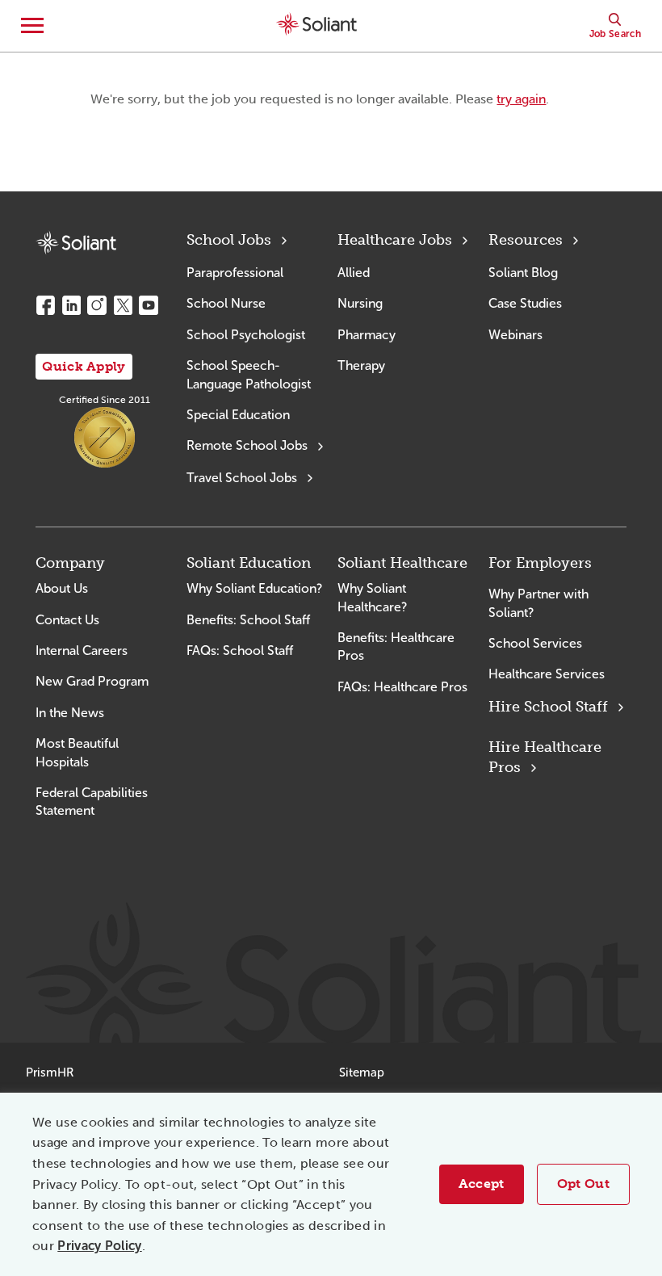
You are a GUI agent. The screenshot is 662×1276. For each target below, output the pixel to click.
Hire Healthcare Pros (544, 757)
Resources (525, 240)
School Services (535, 643)
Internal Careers (82, 650)
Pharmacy (366, 334)
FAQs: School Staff (239, 650)
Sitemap (361, 1072)
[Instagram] (97, 305)
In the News (70, 712)
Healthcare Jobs (394, 240)
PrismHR (49, 1072)
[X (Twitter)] (122, 305)
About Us (62, 588)
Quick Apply (84, 366)
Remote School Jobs (247, 445)
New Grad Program (92, 681)
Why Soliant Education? (254, 588)
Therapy (361, 365)
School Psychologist (245, 334)
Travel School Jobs (241, 477)
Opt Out (583, 1183)
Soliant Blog (523, 272)
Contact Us (67, 620)
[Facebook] (45, 305)
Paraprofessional (234, 272)
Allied (353, 272)
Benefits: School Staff (248, 620)
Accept (482, 1183)
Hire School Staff (548, 707)
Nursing (360, 303)
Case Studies (525, 303)
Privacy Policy (99, 1245)
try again (521, 99)
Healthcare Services (546, 674)
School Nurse (226, 303)
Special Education (238, 414)
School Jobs (228, 240)
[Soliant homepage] (76, 242)
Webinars (515, 334)
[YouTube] (148, 305)
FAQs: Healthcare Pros (402, 687)
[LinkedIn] (71, 305)
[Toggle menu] (32, 25)
